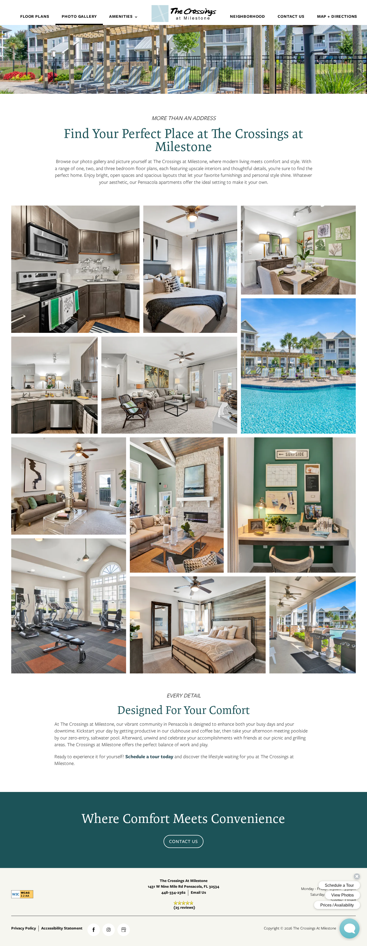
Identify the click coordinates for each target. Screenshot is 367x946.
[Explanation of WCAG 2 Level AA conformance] (22, 894)
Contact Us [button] (183, 841)
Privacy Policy (23, 928)
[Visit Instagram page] (108, 929)
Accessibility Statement (61, 928)
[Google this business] (123, 929)
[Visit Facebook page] (93, 929)
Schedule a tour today (149, 756)
